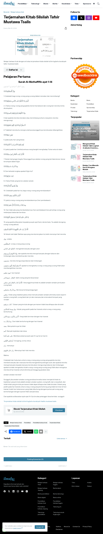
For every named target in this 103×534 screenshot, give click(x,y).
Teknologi (35, 4)
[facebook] (74, 17)
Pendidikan (22, 4)
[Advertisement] (85, 41)
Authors (58, 526)
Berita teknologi (58, 494)
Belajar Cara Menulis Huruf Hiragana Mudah (90, 167)
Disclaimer (59, 529)
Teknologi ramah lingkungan (58, 513)
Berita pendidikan (43, 494)
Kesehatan (66, 4)
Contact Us (76, 526)
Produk (73, 107)
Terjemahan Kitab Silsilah (11, 426)
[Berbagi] (65, 28)
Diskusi (89, 486)
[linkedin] (13, 491)
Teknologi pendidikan (41, 513)
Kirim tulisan (75, 486)
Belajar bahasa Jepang (42, 489)
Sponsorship (88, 4)
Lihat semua (61, 438)
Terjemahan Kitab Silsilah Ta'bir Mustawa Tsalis (90, 178)
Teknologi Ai (57, 507)
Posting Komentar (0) (35, 459)
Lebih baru (8, 466)
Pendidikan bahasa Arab (40, 422)
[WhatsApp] (36, 432)
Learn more (17, 528)
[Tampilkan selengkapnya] (46, 432)
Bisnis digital (42, 497)
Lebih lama (62, 466)
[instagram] (88, 17)
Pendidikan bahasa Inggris (57, 502)
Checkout (59, 410)
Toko (77, 4)
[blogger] (27, 491)
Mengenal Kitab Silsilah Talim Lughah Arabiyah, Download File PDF (91, 146)
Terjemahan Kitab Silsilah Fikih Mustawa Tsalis (90, 157)
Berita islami (57, 488)
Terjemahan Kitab (55, 422)
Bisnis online (57, 497)
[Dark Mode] (93, 4)
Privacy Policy (87, 526)
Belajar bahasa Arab (17, 12)
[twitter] (81, 17)
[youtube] (96, 17)
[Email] (41, 432)
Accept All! (39, 527)
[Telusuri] (97, 4)
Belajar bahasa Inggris (58, 483)
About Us (67, 526)
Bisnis (45, 4)
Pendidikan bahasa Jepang (43, 508)
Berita (55, 4)
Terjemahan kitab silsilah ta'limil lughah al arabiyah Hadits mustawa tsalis (30, 401)
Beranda (6, 12)
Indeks (89, 482)
